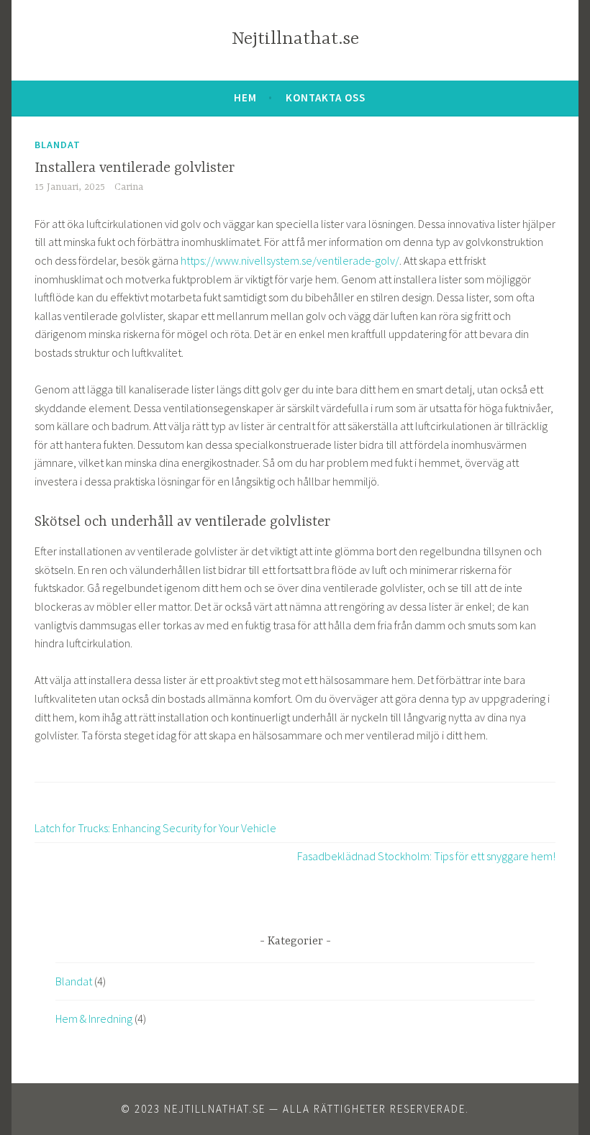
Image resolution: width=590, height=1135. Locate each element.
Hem (245, 97)
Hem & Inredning (93, 1018)
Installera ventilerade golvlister (135, 168)
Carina (128, 187)
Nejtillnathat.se (295, 39)
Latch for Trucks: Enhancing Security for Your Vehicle (155, 828)
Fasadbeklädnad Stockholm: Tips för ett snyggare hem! (426, 856)
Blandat (58, 144)
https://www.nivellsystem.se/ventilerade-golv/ (290, 260)
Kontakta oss (326, 97)
